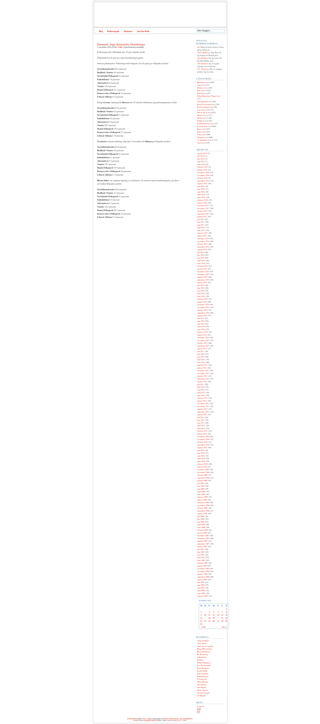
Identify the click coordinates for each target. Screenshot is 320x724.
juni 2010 (201, 453)
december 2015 (203, 271)
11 (209, 615)
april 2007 (201, 557)
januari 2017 (202, 235)
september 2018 (203, 181)
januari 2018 (202, 203)
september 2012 (203, 379)
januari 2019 (202, 169)
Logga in (200, 706)
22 (226, 618)
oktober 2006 (202, 574)
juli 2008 (200, 516)
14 (222, 615)
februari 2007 (202, 563)
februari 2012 (202, 398)
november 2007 (203, 538)
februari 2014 (202, 332)
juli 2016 (200, 252)
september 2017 (203, 213)
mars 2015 (201, 296)
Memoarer (128, 31)
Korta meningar (203, 107)
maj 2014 (200, 323)
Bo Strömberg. (186, 719)
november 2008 (203, 505)
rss (208, 82)
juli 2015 (200, 285)
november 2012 (203, 373)
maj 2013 (200, 357)
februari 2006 (202, 596)
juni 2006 (201, 585)
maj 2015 (200, 291)
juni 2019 (201, 159)
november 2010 (203, 439)
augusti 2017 (202, 216)
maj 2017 (200, 225)
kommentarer (150, 720)
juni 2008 (201, 519)
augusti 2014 (202, 315)
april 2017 (201, 227)
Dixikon (200, 659)
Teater (199, 134)
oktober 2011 (202, 409)
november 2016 (203, 241)
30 (201, 624)
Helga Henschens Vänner (206, 96)
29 (226, 621)
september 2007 (203, 543)
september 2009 (203, 477)
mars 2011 (201, 428)
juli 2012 (200, 384)
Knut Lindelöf (202, 673)
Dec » (224, 627)
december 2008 (203, 502)
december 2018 (203, 172)
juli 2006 (200, 582)
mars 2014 (201, 329)
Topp (184, 720)
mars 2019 (201, 164)
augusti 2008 (202, 513)
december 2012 (203, 370)
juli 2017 (200, 219)
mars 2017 (201, 230)
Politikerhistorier (203, 123)
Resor (199, 129)
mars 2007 (201, 560)
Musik (199, 118)
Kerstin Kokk (202, 671)
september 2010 (203, 445)
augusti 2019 (202, 153)
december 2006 (203, 568)
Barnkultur (201, 82)
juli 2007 (200, 549)
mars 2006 (201, 593)
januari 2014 (202, 335)
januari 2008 (202, 533)
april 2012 (201, 392)
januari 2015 (202, 301)
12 (214, 615)
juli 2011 (200, 417)
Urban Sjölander (203, 52)
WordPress (132, 719)
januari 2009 (202, 499)
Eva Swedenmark (204, 665)
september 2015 (203, 279)
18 (209, 618)
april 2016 (201, 260)
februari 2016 (202, 266)
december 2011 (203, 403)
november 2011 (203, 406)
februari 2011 (202, 431)
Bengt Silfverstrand (204, 649)
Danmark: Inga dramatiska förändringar (121, 44)
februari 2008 (202, 530)
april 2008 (201, 524)
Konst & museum (204, 104)
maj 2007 (200, 555)
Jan (198, 47)
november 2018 (203, 175)
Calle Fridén (201, 657)
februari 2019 (202, 167)
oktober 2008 (202, 508)
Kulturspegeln (113, 31)
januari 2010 (202, 467)
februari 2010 (202, 464)
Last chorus (201, 109)
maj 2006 (200, 587)
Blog (101, 31)
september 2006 (203, 577)
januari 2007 (202, 565)
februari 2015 (202, 299)
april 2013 (201, 359)
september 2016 (203, 247)
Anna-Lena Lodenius (205, 646)
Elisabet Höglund (203, 662)
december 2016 (203, 238)
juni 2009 (201, 486)
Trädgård (200, 137)
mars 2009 (201, 494)
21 (222, 618)
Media (199, 115)
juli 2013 (200, 351)
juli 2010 (200, 450)
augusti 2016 (202, 249)
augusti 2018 (202, 183)
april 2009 (201, 491)
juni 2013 (201, 354)
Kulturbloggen (202, 676)
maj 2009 (200, 489)
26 (214, 621)
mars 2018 (201, 197)
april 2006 (201, 590)
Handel (200, 93)
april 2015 (201, 293)
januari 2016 (202, 269)
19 (214, 618)
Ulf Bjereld (201, 695)
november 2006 (203, 571)
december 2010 (203, 436)
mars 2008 (201, 527)
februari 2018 (202, 200)
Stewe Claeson (202, 690)
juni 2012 (201, 387)
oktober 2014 (202, 310)
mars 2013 (201, 362)
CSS (178, 720)
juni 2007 (201, 552)
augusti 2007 (202, 546)
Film (199, 90)
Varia (199, 143)
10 (205, 615)
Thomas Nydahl (203, 693)
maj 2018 (200, 191)
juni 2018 (201, 189)
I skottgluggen (202, 101)
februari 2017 (202, 233)
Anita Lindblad (203, 640)
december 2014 (203, 304)
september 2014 (203, 313)
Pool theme (147, 719)
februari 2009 (202, 497)
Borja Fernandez (171, 719)
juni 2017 (201, 222)
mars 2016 (201, 263)
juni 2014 (201, 321)
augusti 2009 (202, 480)
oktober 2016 (202, 244)
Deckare (200, 87)
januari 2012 (202, 401)
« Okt (203, 627)
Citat (199, 85)
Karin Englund (203, 668)
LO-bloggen (202, 679)
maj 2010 (200, 455)
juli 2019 (200, 156)
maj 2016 (200, 257)
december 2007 (203, 535)
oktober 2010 (202, 442)
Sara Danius (201, 687)
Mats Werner (202, 684)
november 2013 (203, 340)
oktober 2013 (202, 343)
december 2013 (203, 337)
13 (218, 615)
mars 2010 (201, 461)
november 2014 (203, 307)
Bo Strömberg (202, 654)
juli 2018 (200, 186)
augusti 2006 (202, 579)
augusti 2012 (202, 381)
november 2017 (203, 208)
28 (222, 621)
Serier (199, 131)
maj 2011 (200, 423)
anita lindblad (202, 58)
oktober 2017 (202, 211)
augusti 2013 (202, 348)
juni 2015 (201, 288)
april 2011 (201, 425)
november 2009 (203, 472)
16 (201, 618)
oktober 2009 (202, 475)
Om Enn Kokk (143, 31)
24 (205, 621)
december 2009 (203, 469)
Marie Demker (202, 681)
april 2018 (201, 194)
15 (226, 615)
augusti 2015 (202, 282)
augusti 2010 (202, 447)
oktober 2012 (202, 376)
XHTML (170, 720)
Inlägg (136, 720)
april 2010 (201, 458)
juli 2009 (200, 483)
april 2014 (201, 326)
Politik (120, 47)
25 (209, 621)
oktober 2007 (202, 541)
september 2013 (203, 345)
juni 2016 (201, 255)
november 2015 (203, 274)
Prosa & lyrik (202, 126)
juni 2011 (201, 420)
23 (201, 621)
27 (218, 621)
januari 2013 (202, 367)
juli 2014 (200, 318)
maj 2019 (200, 161)
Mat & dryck (202, 112)
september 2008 (203, 511)
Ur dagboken (202, 140)
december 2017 (203, 205)
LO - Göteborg (203, 69)
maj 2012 (200, 389)
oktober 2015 (202, 277)
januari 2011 (202, 433)
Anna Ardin (201, 643)
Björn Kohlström (203, 651)
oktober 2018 (202, 178)
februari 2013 (202, 365)
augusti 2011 (202, 414)
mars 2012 (201, 395)
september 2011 (203, 411)
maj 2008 (200, 521)
